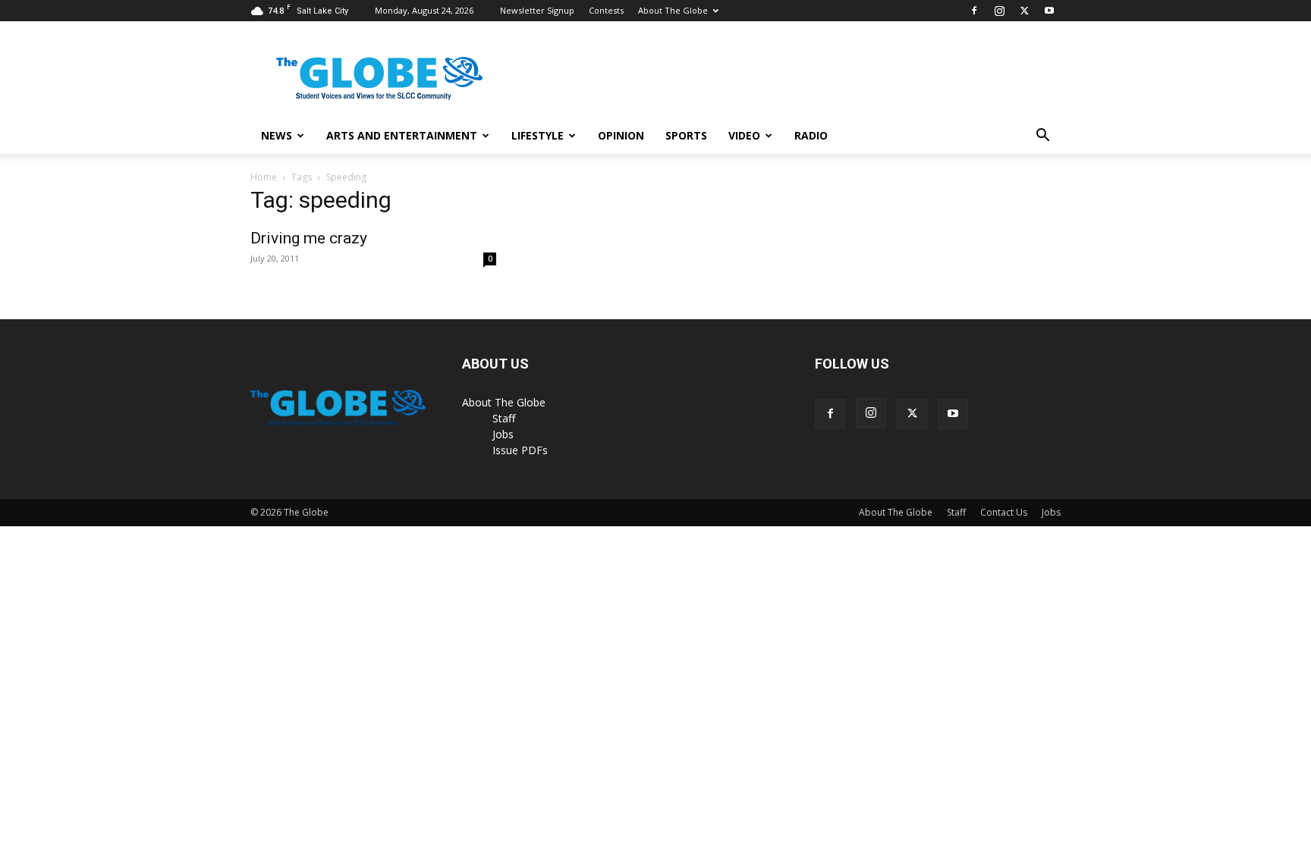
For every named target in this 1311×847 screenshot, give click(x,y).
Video (744, 135)
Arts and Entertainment (401, 135)
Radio (811, 135)
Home (263, 177)
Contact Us (1003, 512)
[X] (1024, 10)
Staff (503, 418)
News (276, 135)
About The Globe (673, 10)
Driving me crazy (308, 238)
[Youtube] (1049, 10)
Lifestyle (537, 135)
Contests (606, 10)
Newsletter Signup (537, 10)
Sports (686, 135)
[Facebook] (974, 10)
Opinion (621, 135)
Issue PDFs (520, 450)
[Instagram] (999, 10)
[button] (1042, 137)
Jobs (503, 434)
